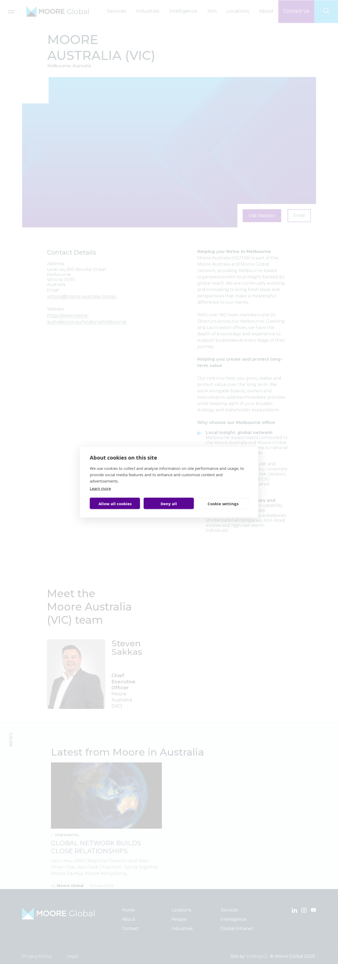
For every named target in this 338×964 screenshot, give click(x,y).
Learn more (100, 488)
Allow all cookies (115, 503)
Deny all (169, 503)
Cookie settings (223, 503)
